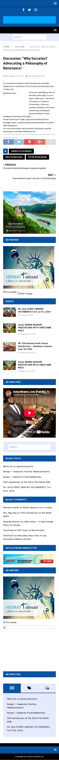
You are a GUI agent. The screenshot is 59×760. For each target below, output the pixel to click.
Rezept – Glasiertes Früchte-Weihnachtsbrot (26, 471)
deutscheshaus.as (26, 131)
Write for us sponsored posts (18, 466)
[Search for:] (29, 37)
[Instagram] (35, 10)
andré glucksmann (21, 151)
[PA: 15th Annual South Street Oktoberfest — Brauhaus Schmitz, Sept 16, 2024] (9, 346)
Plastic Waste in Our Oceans (37, 507)
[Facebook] (23, 10)
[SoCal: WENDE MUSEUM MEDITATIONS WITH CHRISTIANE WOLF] (9, 328)
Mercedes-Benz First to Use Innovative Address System (25, 537)
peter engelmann (37, 157)
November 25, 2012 (15, 76)
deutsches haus (14, 157)
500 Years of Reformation (31, 530)
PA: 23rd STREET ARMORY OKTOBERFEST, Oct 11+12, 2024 (34, 310)
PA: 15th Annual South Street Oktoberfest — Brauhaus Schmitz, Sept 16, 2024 (35, 346)
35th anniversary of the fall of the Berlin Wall (26, 482)
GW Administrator (36, 76)
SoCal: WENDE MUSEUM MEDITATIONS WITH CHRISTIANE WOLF (34, 327)
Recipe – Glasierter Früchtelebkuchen (22, 477)
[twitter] (29, 10)
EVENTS (10, 301)
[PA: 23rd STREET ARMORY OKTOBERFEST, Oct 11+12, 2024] (9, 312)
